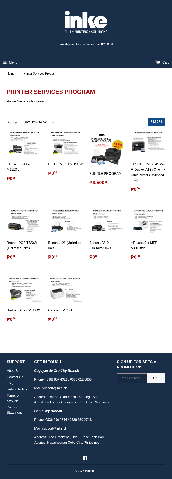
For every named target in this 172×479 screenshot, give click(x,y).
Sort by (12, 122)
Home (10, 73)
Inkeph (89, 471)
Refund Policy (17, 389)
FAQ (10, 383)
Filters (156, 121)
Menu (13, 62)
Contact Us (15, 377)
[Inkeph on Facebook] (85, 458)
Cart (165, 62)
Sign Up (156, 378)
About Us (13, 371)
